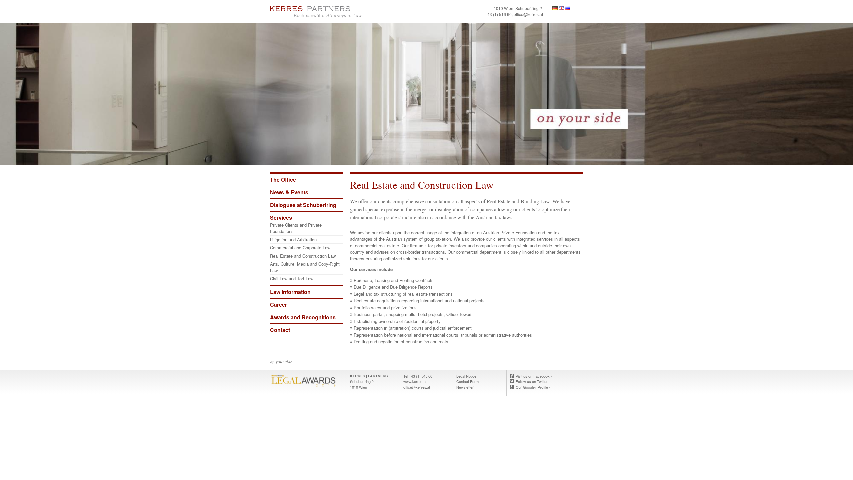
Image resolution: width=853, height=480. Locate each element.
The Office (283, 179)
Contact (280, 330)
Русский (567, 8)
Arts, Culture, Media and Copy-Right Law (305, 267)
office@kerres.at (528, 14)
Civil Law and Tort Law (291, 278)
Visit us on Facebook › (534, 376)
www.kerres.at (414, 381)
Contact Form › (468, 381)
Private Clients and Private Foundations (296, 228)
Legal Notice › (467, 376)
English (561, 8)
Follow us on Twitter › (533, 381)
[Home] (346, 11)
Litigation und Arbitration (293, 239)
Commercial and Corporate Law (300, 247)
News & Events (289, 192)
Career (278, 304)
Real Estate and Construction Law (303, 256)
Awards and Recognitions (303, 317)
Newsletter (465, 387)
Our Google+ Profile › (533, 387)
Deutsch (555, 8)
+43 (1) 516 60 (498, 14)
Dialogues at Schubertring (303, 205)
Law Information (290, 292)
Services (281, 217)
